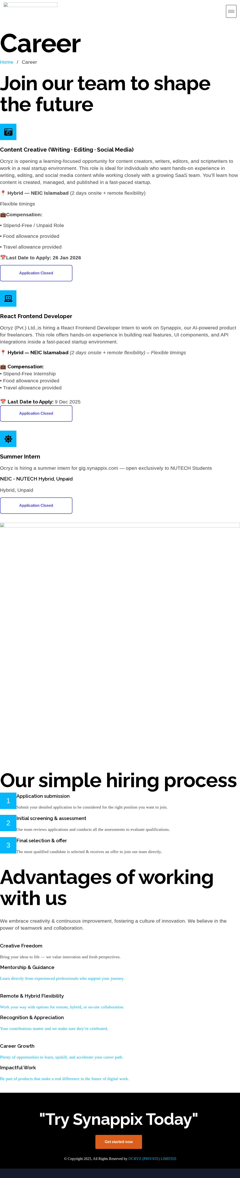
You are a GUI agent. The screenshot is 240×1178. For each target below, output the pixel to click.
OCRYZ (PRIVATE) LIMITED (152, 1159)
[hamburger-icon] (231, 11)
